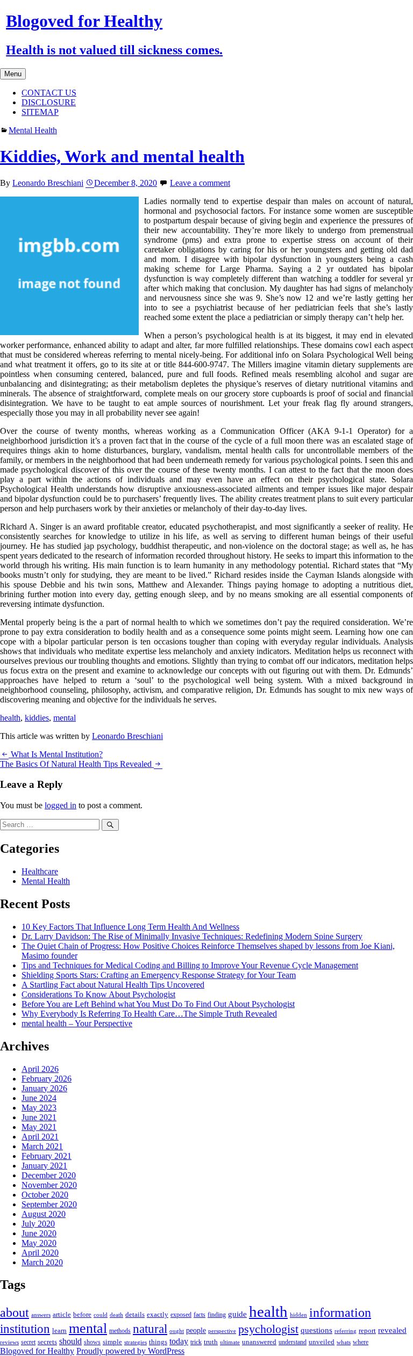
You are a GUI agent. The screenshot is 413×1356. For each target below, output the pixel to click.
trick (196, 1342)
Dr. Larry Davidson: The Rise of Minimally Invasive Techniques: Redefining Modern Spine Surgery (192, 936)
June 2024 (39, 1098)
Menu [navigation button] (13, 74)
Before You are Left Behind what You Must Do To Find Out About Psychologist (158, 1004)
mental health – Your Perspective (77, 1023)
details (135, 1314)
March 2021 (42, 1146)
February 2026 (47, 1078)
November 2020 (49, 1185)
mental (64, 717)
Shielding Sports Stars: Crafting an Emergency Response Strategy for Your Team (159, 975)
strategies (135, 1342)
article (62, 1314)
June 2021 (39, 1117)
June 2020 (39, 1233)
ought (176, 1331)
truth (211, 1342)
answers (41, 1314)
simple (112, 1342)
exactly (157, 1314)
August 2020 (44, 1214)
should (70, 1341)
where (360, 1342)
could (101, 1314)
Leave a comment (200, 182)
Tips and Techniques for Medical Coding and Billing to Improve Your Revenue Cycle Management (190, 965)
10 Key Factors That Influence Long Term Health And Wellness (130, 926)
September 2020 (49, 1204)
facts (199, 1314)
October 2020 (45, 1194)
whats (344, 1342)
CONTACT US (49, 92)
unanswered (259, 1342)
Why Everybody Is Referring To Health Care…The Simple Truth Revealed (149, 1013)
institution (25, 1329)
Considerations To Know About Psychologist (98, 994)
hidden (298, 1314)
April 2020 (40, 1252)
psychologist (268, 1329)
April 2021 (40, 1136)
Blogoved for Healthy (37, 1350)
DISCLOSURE (49, 102)
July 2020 (38, 1223)
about (14, 1312)
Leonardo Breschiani (47, 182)
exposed (180, 1314)
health (10, 717)
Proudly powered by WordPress (130, 1350)
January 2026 (44, 1088)
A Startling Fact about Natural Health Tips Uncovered (113, 984)
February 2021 (47, 1156)
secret (28, 1342)
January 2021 (44, 1165)
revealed (392, 1330)
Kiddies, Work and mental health (122, 156)
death (116, 1315)
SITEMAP (40, 112)
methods (120, 1331)
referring (345, 1331)
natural (150, 1329)
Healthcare (40, 871)
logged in (60, 805)
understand (293, 1342)
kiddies (37, 717)
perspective (222, 1331)
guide (237, 1313)
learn (59, 1330)
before (82, 1314)
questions (316, 1330)
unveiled (321, 1342)
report (367, 1330)
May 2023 (39, 1107)
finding (217, 1314)
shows (92, 1342)
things (158, 1342)
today (178, 1341)
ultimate (230, 1342)
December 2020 (49, 1175)
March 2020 (42, 1262)
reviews (9, 1342)
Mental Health (33, 130)
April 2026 (40, 1069)
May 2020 (39, 1243)
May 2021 (39, 1127)
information (340, 1312)
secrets (47, 1342)
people (196, 1330)
